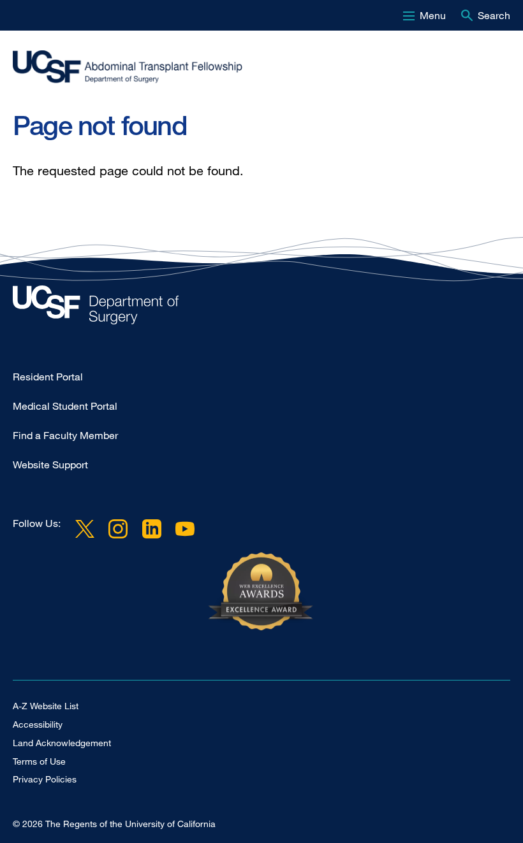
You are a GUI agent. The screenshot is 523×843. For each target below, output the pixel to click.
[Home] (256, 68)
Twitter (85, 528)
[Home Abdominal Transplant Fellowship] (261, 308)
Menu (433, 15)
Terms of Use (39, 761)
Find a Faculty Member (65, 435)
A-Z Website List (45, 705)
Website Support (50, 464)
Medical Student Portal (65, 406)
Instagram (118, 528)
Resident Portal (48, 376)
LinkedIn (151, 528)
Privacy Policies (45, 779)
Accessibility (38, 724)
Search (494, 15)
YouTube (185, 528)
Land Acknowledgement (62, 742)
